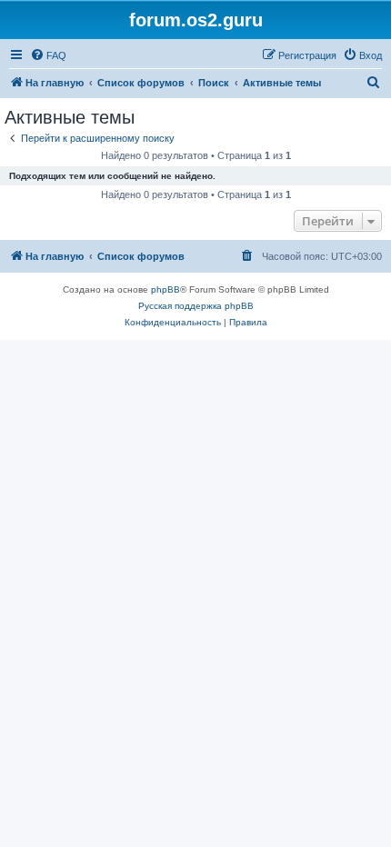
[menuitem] (48, 55)
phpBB (165, 289)
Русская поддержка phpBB (196, 306)
